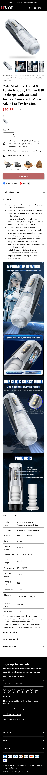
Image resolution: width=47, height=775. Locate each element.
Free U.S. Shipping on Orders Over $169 (23, 2)
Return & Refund (36, 765)
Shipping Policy (8, 765)
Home (5, 75)
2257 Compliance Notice (12, 714)
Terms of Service (11, 768)
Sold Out (23, 176)
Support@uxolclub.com (16, 719)
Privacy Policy (22, 765)
